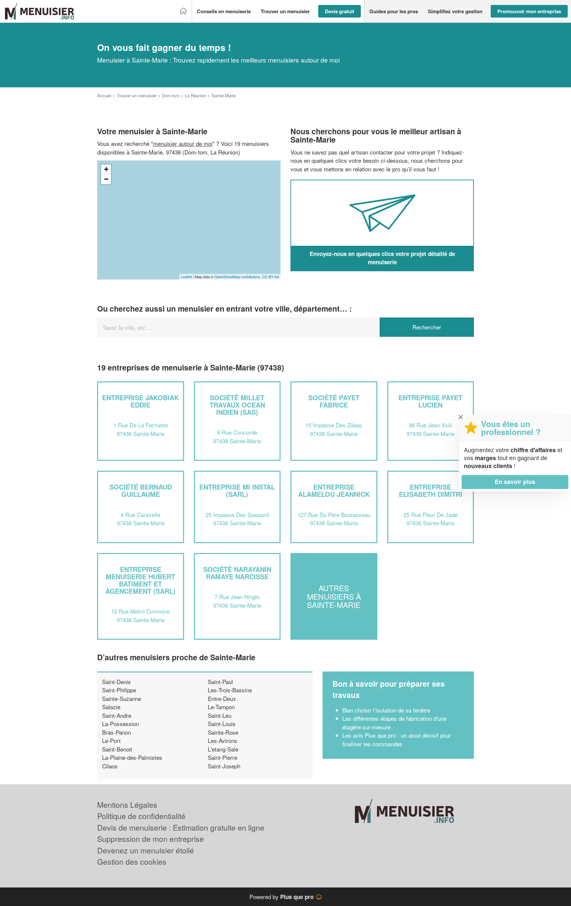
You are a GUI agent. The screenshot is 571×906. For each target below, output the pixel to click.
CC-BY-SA (270, 276)
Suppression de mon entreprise (150, 838)
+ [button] (106, 169)
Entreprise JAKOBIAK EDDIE (140, 401)
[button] (224, 11)
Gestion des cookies (132, 861)
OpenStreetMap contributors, (238, 276)
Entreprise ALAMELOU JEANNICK (334, 490)
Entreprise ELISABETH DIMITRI (430, 490)
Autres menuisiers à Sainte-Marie (334, 596)
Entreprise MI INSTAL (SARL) (237, 490)
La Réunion (195, 95)
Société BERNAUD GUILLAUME (140, 490)
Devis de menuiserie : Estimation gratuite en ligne (180, 827)
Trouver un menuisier (137, 95)
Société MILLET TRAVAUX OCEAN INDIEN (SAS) (237, 405)
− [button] (106, 179)
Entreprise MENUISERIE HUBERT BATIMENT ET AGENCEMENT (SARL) (140, 580)
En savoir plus (515, 481)
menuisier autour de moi (182, 143)
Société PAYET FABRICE (334, 401)
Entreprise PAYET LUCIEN (430, 401)
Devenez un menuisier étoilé (145, 850)
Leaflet (186, 276)
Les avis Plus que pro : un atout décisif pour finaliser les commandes (396, 739)
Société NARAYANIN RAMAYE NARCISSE (237, 572)
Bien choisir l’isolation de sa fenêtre (386, 710)
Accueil (104, 95)
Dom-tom (170, 95)
